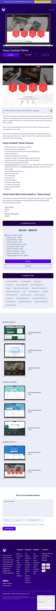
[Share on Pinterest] (46, 55)
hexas (24, 291)
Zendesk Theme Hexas (11, 305)
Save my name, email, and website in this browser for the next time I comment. (24, 524)
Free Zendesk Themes (27, 556)
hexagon (8, 288)
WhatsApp (44, 560)
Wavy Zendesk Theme (34, 452)
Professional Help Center (11, 294)
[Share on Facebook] (42, 55)
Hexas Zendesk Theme (34, 470)
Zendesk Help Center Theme (25, 301)
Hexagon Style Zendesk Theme (13, 291)
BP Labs (7, 209)
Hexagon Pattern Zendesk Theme (39, 288)
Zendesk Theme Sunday (34, 350)
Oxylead (7, 216)
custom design (37, 281)
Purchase (10, 55)
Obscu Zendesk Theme (34, 410)
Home (4, 47)
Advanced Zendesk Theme (12, 281)
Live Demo (28, 55)
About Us (18, 554)
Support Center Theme (39, 294)
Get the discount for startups (42, 1)
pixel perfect (45, 291)
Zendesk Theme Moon (34, 368)
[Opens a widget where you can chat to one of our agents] (46, 602)
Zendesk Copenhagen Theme (22, 298)
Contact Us (19, 576)
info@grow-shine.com (47, 553)
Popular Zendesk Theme (27, 563)
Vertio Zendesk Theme (34, 392)
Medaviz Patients (9, 207)
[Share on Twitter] (44, 55)
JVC (6, 211)
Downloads (8, 47)
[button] (50, 86)
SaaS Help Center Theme (25, 294)
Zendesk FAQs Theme (11, 301)
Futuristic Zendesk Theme (22, 284)
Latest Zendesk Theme (34, 291)
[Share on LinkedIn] (48, 55)
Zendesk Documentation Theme (39, 298)
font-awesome (9, 284)
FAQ (34, 554)
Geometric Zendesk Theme (37, 284)
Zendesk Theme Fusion (34, 332)
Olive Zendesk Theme (34, 428)
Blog (34, 573)
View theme (36, 110)
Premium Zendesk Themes (27, 569)
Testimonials (19, 556)
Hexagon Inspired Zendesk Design (21, 288)
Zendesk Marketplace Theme (41, 301)
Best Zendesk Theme (26, 281)
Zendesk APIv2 (9, 298)
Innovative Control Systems (12, 213)
